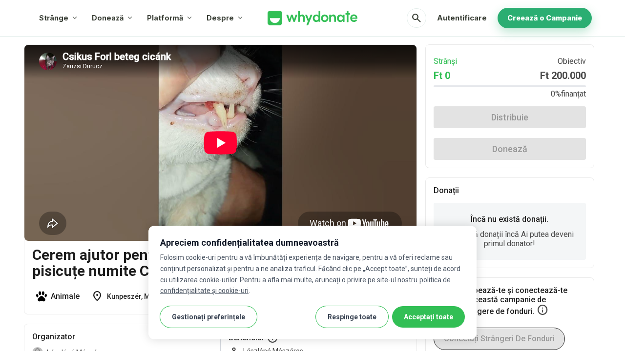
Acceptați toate (428, 317)
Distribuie (509, 117)
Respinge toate (352, 317)
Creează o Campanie (544, 18)
